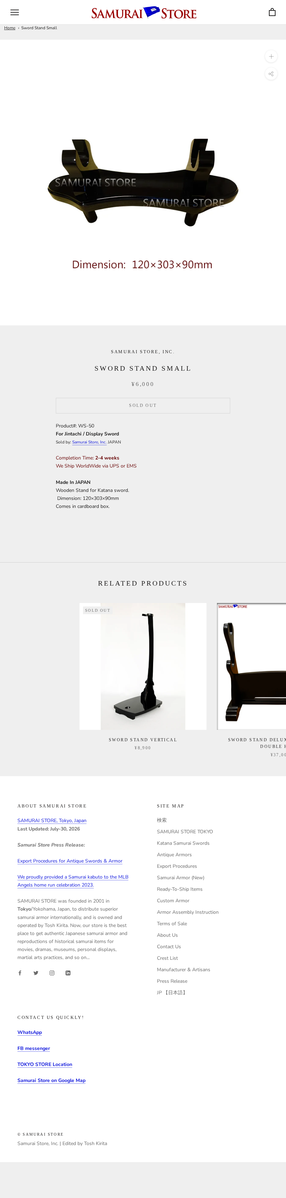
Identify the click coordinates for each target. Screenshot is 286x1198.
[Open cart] (272, 12)
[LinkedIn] (68, 972)
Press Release (172, 981)
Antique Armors (174, 854)
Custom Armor (173, 900)
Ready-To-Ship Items (180, 889)
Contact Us (169, 946)
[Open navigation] (14, 12)
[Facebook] (19, 972)
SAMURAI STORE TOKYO (185, 831)
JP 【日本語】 (172, 992)
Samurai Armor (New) (180, 877)
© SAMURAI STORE (40, 1134)
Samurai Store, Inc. (89, 442)
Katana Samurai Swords (183, 843)
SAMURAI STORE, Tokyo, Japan (51, 820)
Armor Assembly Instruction (188, 912)
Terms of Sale (172, 923)
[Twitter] (35, 972)
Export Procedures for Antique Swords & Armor (69, 861)
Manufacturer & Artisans (183, 969)
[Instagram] (52, 972)
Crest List (167, 958)
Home (9, 28)
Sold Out (143, 405)
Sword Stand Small (39, 28)
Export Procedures (177, 866)
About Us (167, 935)
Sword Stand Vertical (143, 739)
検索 (162, 820)
